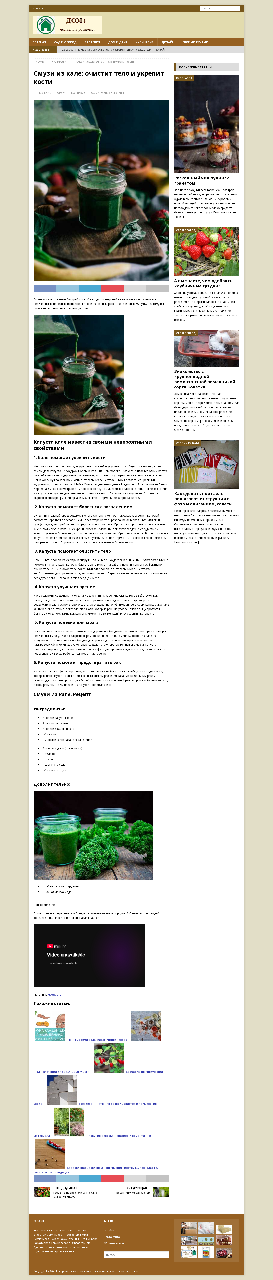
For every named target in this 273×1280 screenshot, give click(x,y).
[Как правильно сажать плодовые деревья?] (206, 1241)
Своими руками (195, 42)
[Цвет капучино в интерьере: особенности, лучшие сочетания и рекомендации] (189, 1240)
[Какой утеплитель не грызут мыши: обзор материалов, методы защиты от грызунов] (224, 1229)
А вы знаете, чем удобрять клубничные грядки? (203, 283)
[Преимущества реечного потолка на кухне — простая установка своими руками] (224, 1240)
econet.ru (55, 994)
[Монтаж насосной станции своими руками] (189, 1252)
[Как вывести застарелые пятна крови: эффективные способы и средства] (206, 1228)
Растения (92, 42)
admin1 (61, 93)
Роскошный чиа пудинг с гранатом (201, 180)
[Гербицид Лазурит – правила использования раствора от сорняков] (206, 1252)
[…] (185, 217)
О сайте (109, 1230)
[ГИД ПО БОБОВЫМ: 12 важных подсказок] (224, 1253)
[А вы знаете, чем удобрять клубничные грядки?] (206, 251)
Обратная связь (114, 1243)
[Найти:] (220, 8)
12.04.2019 (45, 93)
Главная (39, 42)
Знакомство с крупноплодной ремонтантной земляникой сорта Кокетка (204, 379)
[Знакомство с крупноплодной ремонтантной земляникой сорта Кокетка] (206, 348)
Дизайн (168, 42)
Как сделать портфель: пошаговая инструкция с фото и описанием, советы (203, 499)
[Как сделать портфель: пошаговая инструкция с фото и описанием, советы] (206, 464)
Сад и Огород (65, 42)
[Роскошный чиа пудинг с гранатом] (206, 124)
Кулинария (144, 42)
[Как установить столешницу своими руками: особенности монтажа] (189, 1228)
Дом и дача (118, 42)
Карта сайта (112, 1237)
